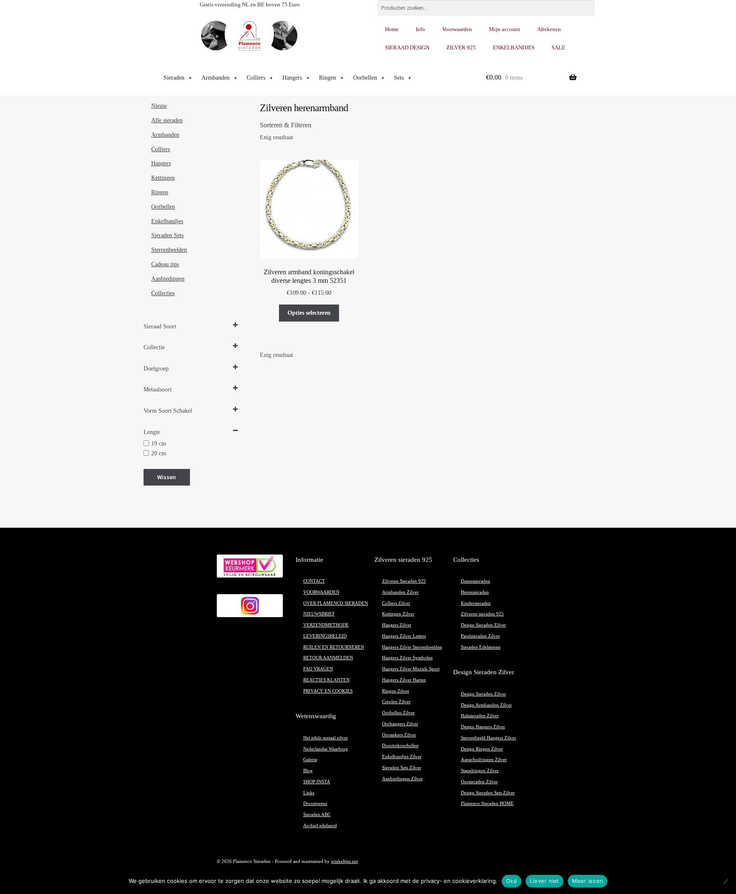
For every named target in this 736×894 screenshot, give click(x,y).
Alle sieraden (167, 120)
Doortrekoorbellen (400, 745)
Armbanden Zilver (400, 592)
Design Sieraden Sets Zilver (488, 793)
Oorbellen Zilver (398, 712)
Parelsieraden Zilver (480, 636)
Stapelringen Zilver (480, 770)
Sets (399, 78)
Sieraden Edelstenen (480, 647)
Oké (511, 880)
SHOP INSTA (316, 781)
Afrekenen (549, 29)
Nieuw (159, 106)
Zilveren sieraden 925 (482, 614)
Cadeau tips (165, 264)
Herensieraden (475, 592)
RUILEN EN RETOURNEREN (333, 647)
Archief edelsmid (320, 825)
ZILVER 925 (461, 47)
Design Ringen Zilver (482, 749)
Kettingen (163, 178)
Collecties (163, 293)
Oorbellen (365, 78)
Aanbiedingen (167, 279)
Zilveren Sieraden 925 (404, 581)
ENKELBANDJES (514, 47)
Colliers (256, 78)
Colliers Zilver (396, 603)
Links (308, 793)
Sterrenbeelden (169, 250)
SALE (558, 47)
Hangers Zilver (396, 625)
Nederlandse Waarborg (325, 749)
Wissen (166, 477)
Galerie (310, 759)
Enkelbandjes (167, 221)
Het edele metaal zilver (325, 738)
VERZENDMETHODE (326, 625)
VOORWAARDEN (321, 592)
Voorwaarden (457, 29)
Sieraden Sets (167, 235)
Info (420, 29)
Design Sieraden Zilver (483, 625)
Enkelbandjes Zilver (402, 756)
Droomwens (315, 803)
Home (392, 29)
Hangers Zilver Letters (404, 636)
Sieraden (174, 78)
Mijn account (504, 29)
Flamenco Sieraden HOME (487, 803)
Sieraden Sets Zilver (401, 767)
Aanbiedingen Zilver (402, 778)
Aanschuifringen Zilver (484, 759)
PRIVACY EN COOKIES (328, 691)
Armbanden (215, 78)
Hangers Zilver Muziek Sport (411, 669)
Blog (308, 770)
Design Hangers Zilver (483, 726)
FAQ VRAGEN (318, 669)
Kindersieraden (476, 603)
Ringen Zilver (395, 691)
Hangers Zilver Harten (404, 680)
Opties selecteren (309, 313)
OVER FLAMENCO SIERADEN (335, 603)
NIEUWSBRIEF (319, 614)
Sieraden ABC (317, 814)
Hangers (292, 78)
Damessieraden (475, 581)
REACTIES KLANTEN (326, 680)
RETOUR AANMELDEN (328, 657)
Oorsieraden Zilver (479, 781)
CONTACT (314, 581)
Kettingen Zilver (398, 614)
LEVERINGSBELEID (325, 636)
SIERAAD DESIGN (407, 47)
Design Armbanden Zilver (486, 705)
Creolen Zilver (396, 701)
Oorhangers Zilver (400, 724)
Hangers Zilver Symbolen (407, 657)
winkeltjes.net (344, 861)
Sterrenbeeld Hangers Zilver (488, 738)
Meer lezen (588, 880)
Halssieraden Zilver (480, 715)
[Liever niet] (725, 881)
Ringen (327, 78)
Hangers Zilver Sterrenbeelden (412, 647)
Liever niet (544, 880)
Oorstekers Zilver (399, 735)
